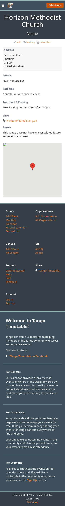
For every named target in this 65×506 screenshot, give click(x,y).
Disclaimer (32, 502)
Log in (9, 299)
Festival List (13, 231)
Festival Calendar (16, 227)
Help (8, 274)
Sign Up (32, 480)
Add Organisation (46, 216)
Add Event (55, 5)
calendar (45, 42)
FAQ (8, 278)
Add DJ (39, 249)
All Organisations (45, 220)
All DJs (39, 253)
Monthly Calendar (11, 222)
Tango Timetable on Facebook (29, 356)
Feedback (11, 281)
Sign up (10, 303)
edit (19, 42)
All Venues (12, 253)
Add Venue (12, 249)
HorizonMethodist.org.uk (22, 120)
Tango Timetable (49, 270)
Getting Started (15, 270)
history (30, 42)
